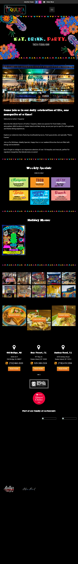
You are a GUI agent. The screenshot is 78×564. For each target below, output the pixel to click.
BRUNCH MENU (14, 315)
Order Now (50, 2)
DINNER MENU (64, 315)
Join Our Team (29, 2)
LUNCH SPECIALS (39, 319)
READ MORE (14, 369)
